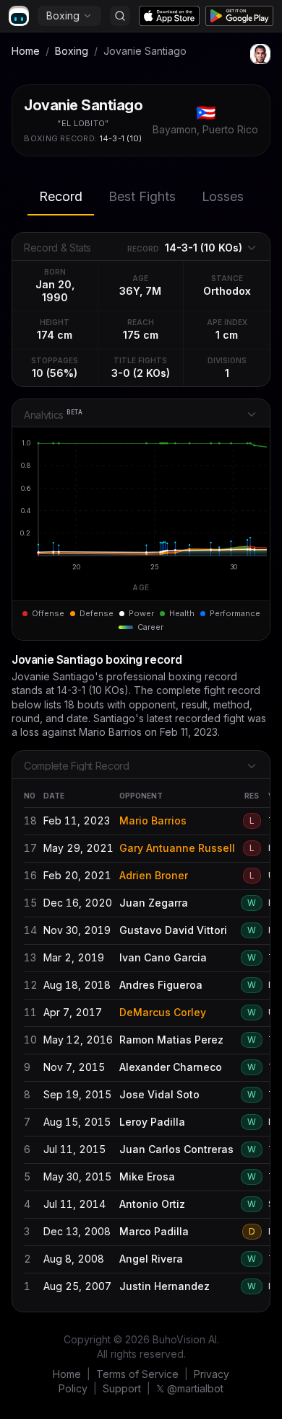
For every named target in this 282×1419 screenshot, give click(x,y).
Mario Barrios (153, 820)
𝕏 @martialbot (189, 1388)
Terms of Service (137, 1374)
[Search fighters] (120, 16)
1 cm (226, 335)
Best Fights (142, 196)
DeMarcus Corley (162, 1012)
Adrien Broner (153, 875)
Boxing (63, 15)
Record (60, 196)
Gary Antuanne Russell (177, 848)
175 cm (140, 335)
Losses (223, 196)
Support (122, 1388)
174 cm (54, 335)
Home (26, 51)
